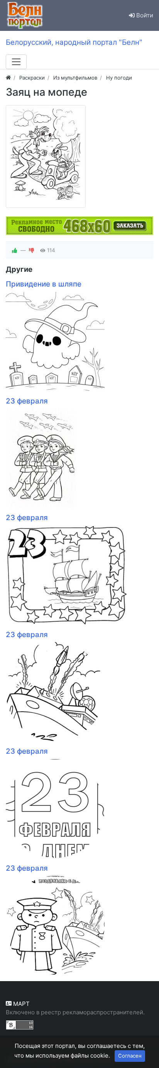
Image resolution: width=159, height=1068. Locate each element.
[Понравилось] (14, 250)
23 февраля (27, 401)
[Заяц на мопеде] (46, 156)
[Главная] (8, 78)
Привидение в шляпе (43, 284)
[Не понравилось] (31, 250)
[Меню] (16, 61)
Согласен (130, 1056)
